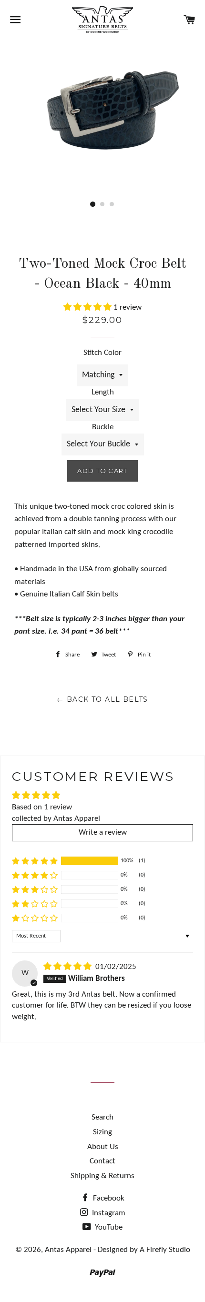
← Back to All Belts (102, 699)
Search (102, 1117)
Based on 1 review (42, 807)
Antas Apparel (68, 1250)
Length (103, 392)
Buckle (102, 427)
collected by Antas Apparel (56, 819)
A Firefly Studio (164, 1250)
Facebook (107, 1198)
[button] (88, 307)
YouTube (108, 1227)
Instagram (107, 1213)
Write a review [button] (103, 832)
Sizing (102, 1132)
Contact (102, 1161)
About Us (102, 1147)
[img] (68, 967)
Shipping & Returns (102, 1176)
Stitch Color (102, 353)
